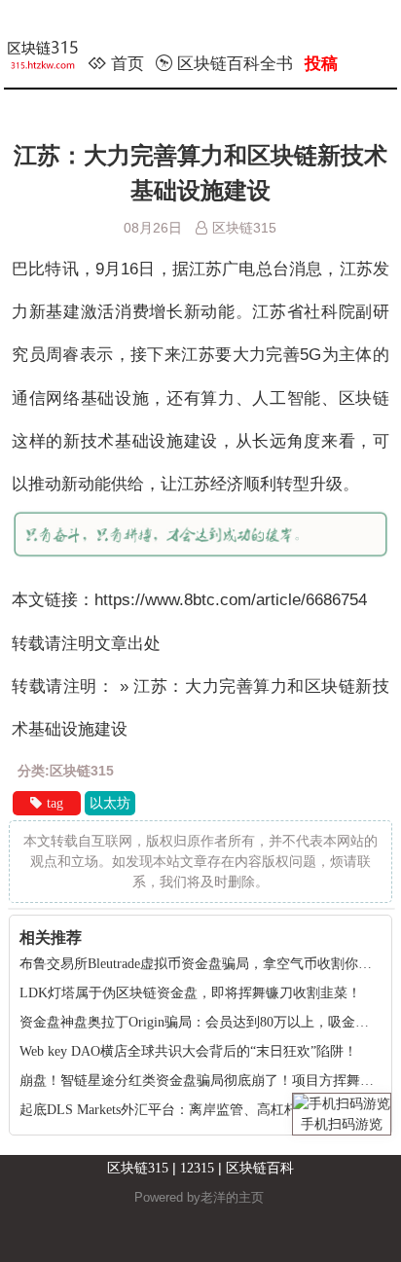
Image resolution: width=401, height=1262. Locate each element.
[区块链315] (53, 58)
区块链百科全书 (235, 63)
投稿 (321, 63)
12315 (197, 1168)
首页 (127, 63)
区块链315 (137, 1168)
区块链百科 (260, 1168)
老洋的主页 (232, 1197)
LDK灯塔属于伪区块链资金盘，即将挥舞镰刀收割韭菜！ (190, 993)
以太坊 (110, 803)
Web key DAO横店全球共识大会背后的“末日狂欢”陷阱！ (188, 1051)
